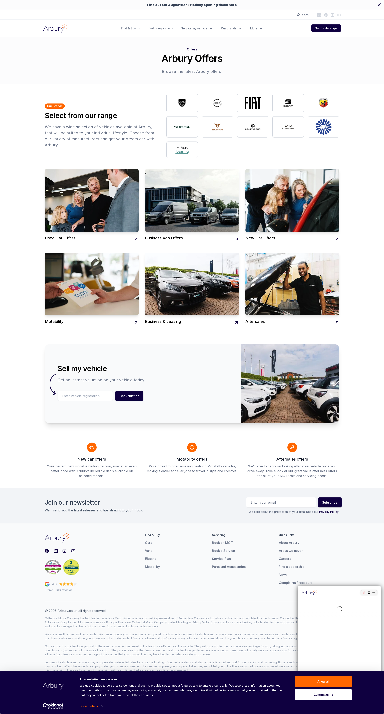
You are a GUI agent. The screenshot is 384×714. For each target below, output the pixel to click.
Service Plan (221, 559)
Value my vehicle (161, 28)
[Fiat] (253, 103)
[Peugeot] (182, 103)
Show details (89, 706)
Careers (285, 559)
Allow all (323, 681)
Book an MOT (222, 543)
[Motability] (323, 127)
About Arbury (289, 543)
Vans (148, 551)
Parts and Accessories (229, 567)
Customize (321, 694)
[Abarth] (323, 103)
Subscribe (329, 502)
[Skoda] (182, 127)
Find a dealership (292, 567)
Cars (148, 543)
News (283, 575)
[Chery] (288, 127)
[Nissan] (217, 103)
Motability (152, 567)
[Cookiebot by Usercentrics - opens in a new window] (53, 706)
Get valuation (129, 396)
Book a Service (223, 551)
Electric (150, 559)
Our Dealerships (326, 28)
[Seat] (288, 103)
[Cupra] (217, 127)
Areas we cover (291, 551)
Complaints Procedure (296, 583)
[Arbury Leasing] (182, 150)
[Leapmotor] (253, 127)
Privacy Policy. (329, 511)
